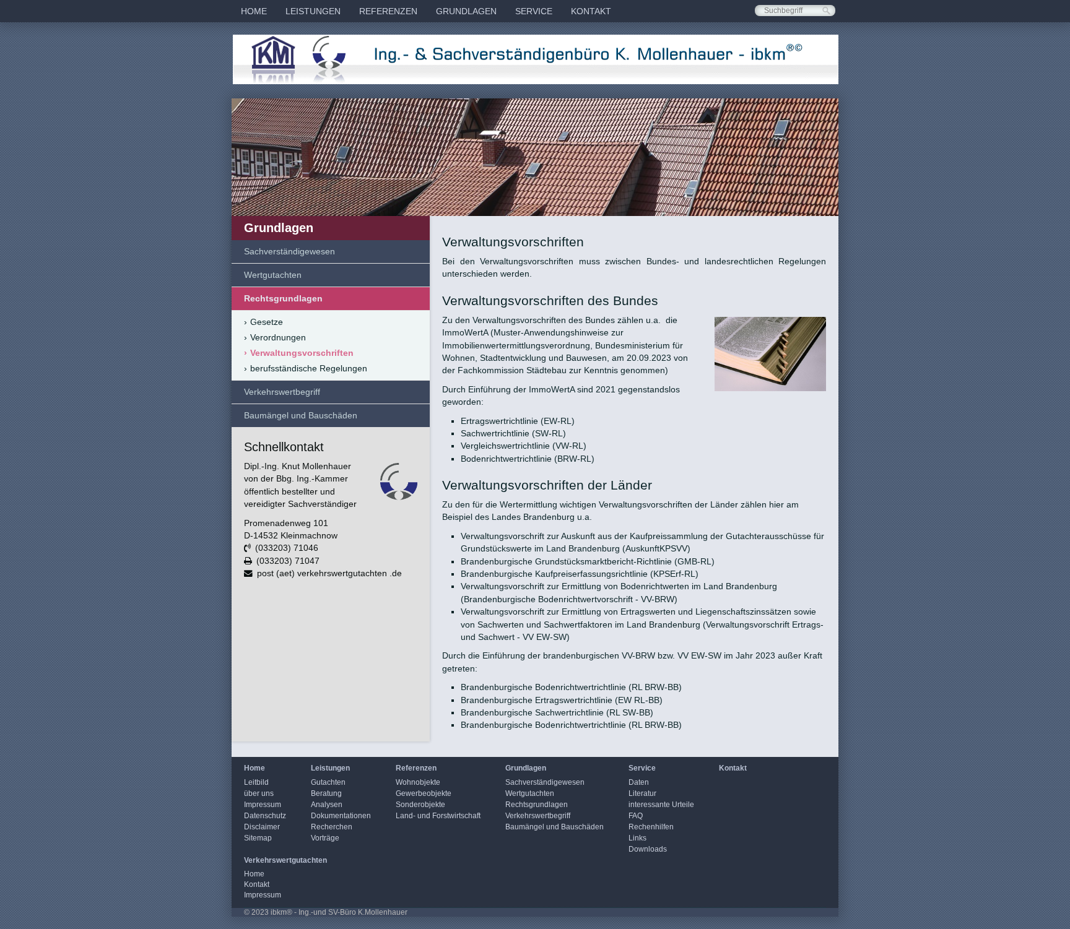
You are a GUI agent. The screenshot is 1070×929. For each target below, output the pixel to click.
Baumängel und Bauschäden (300, 415)
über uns (259, 793)
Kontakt (591, 11)
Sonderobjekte (420, 804)
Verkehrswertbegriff (282, 392)
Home (254, 11)
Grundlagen (466, 11)
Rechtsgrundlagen (283, 298)
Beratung (326, 793)
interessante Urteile (661, 804)
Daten (639, 782)
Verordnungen (275, 337)
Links (637, 838)
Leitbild (256, 782)
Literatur (642, 793)
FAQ (636, 815)
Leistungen (313, 11)
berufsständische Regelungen (305, 368)
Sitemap (258, 838)
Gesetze (263, 322)
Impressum (262, 804)
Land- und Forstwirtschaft (438, 815)
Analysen (326, 804)
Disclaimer (262, 827)
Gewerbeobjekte (423, 793)
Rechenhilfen (651, 827)
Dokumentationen (341, 815)
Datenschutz (265, 815)
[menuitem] (254, 11)
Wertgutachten (273, 275)
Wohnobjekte (418, 782)
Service (533, 11)
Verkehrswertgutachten (285, 860)
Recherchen (331, 827)
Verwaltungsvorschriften (299, 353)
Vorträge (325, 838)
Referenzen (388, 11)
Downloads (648, 849)
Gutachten (328, 782)
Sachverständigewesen (289, 251)
